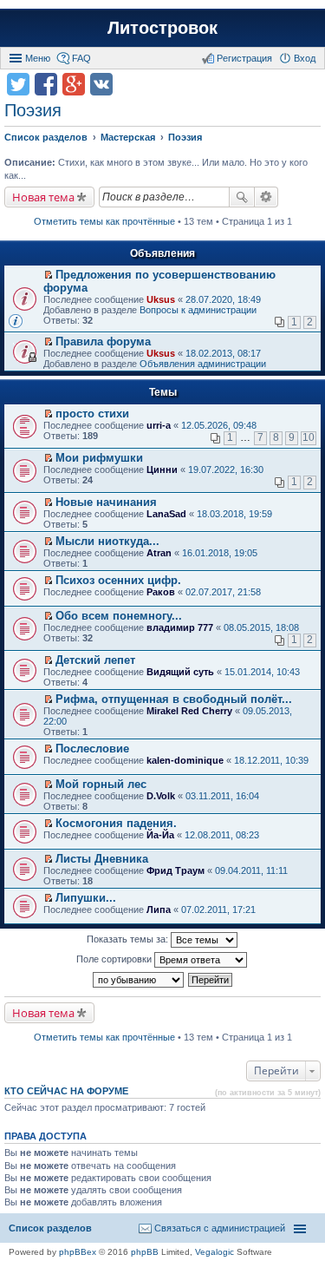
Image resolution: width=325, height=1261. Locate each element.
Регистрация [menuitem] (244, 58)
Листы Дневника (101, 858)
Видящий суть (180, 672)
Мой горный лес (100, 784)
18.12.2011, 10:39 (271, 760)
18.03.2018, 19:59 (234, 514)
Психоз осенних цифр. (118, 580)
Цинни (162, 469)
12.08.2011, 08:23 (222, 835)
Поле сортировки (115, 959)
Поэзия (33, 110)
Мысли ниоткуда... (107, 541)
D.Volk (160, 796)
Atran (159, 553)
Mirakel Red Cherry (189, 711)
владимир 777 (179, 627)
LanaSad (166, 514)
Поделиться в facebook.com (46, 84)
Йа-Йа (160, 835)
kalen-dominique (185, 760)
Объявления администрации (203, 363)
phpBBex (77, 1252)
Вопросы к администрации (198, 310)
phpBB (145, 1252)
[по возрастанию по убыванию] (139, 980)
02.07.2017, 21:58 (223, 592)
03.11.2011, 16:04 (222, 796)
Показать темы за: (129, 939)
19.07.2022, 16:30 (225, 469)
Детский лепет (95, 660)
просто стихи (92, 413)
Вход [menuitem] (304, 58)
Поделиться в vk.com (101, 84)
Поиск (242, 197)
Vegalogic (214, 1252)
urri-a (158, 425)
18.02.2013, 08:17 (223, 353)
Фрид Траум (175, 870)
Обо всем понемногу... (118, 615)
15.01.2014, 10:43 (262, 672)
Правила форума (103, 341)
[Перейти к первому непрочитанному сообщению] (48, 275)
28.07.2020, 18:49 (223, 299)
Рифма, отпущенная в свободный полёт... (173, 699)
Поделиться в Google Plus (73, 84)
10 (308, 437)
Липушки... (85, 897)
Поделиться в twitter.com (18, 84)
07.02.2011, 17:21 (218, 909)
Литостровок (162, 27)
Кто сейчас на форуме (66, 1091)
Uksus (160, 299)
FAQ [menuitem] (81, 58)
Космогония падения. (116, 823)
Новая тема (43, 197)
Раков (160, 592)
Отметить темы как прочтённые (104, 221)
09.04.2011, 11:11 (251, 870)
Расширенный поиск (266, 197)
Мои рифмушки (99, 457)
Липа (158, 909)
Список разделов (50, 1228)
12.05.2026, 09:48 (219, 425)
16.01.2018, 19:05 (219, 553)
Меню (37, 58)
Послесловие (92, 748)
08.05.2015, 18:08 (261, 627)
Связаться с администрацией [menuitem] (219, 1228)
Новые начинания (106, 502)
